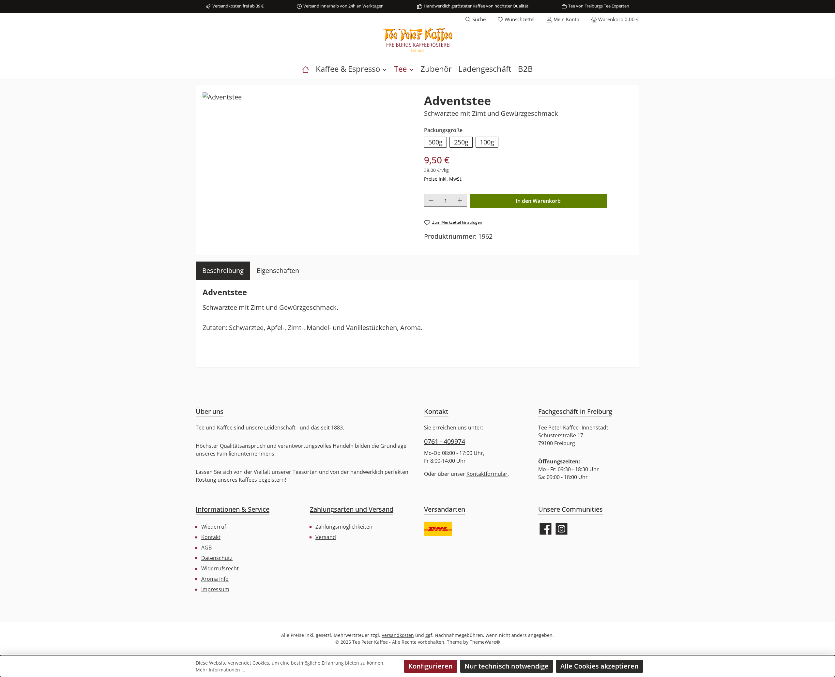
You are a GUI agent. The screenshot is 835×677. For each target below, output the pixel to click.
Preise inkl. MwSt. (443, 179)
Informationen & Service (232, 509)
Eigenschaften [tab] (278, 270)
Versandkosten (398, 635)
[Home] (305, 69)
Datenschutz (217, 558)
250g (461, 142)
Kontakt (210, 537)
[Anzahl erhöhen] (460, 200)
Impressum (215, 589)
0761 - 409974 (444, 441)
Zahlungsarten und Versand (351, 509)
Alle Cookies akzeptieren (599, 666)
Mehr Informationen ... (220, 670)
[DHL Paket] (438, 528)
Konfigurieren (430, 666)
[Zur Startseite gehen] (417, 40)
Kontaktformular (487, 473)
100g (487, 142)
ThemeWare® (485, 642)
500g (435, 142)
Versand (325, 537)
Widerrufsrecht (220, 568)
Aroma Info (215, 578)
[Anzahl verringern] (431, 200)
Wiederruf (213, 526)
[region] (307, 162)
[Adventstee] (222, 97)
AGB (206, 547)
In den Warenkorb (538, 200)
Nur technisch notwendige (506, 666)
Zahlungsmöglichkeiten (343, 526)
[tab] (223, 271)
